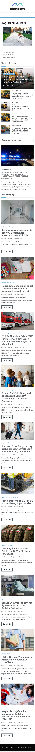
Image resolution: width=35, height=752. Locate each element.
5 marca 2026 (17, 133)
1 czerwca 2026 (17, 98)
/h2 (2, 599)
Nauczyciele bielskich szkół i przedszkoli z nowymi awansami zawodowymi (17, 288)
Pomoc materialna (12, 708)
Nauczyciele (10, 282)
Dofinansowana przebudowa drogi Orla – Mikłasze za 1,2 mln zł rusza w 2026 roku (21, 107)
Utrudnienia (14, 497)
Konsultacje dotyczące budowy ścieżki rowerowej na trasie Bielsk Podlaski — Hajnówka (22, 95)
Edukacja (4, 282)
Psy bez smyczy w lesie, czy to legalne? (9, 56)
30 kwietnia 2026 (18, 110)
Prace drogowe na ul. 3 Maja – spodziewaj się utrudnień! (17, 502)
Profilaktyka (4, 227)
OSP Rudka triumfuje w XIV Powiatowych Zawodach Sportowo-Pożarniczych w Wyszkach (17, 340)
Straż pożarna (9, 333)
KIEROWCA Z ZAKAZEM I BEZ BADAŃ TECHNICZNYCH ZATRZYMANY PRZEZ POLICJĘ (14, 174)
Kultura (3, 545)
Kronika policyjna (6, 169)
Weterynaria (12, 227)
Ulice (8, 497)
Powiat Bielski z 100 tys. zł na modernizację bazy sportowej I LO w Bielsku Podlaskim (16, 397)
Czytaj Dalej (7, 251)
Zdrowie (19, 227)
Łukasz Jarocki (7, 238)
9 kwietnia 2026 (7, 178)
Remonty (4, 497)
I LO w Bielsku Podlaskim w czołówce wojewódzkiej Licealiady (17, 660)
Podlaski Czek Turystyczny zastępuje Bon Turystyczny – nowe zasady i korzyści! (16, 449)
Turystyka (4, 443)
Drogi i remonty (9, 73)
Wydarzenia (17, 333)
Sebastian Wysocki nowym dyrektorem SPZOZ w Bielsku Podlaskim (16, 605)
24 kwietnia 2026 (18, 121)
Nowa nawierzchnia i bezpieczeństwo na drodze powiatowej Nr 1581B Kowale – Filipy (22, 119)
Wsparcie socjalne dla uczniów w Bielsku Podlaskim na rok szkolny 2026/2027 (16, 715)
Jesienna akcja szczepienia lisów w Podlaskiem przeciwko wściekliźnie (16, 233)
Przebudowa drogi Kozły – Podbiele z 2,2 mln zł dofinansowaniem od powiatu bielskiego (22, 130)
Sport (2, 333)
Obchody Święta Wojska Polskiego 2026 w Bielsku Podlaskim (15, 551)
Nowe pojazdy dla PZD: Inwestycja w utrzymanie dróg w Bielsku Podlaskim (17, 79)
